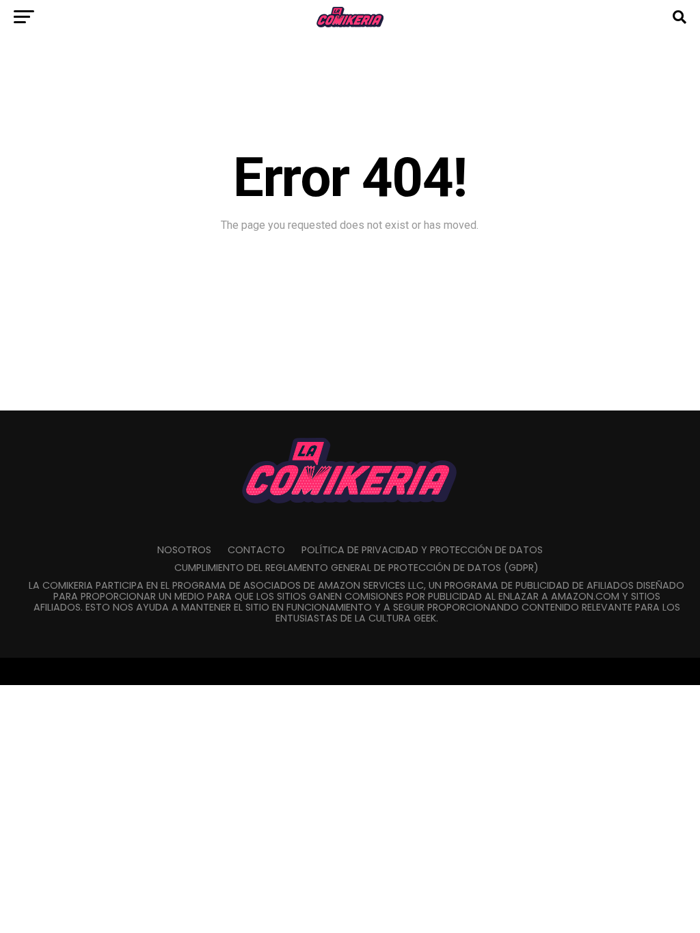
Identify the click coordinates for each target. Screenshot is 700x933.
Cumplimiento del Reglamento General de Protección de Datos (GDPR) (356, 567)
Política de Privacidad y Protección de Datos (422, 550)
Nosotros (184, 550)
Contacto (256, 550)
